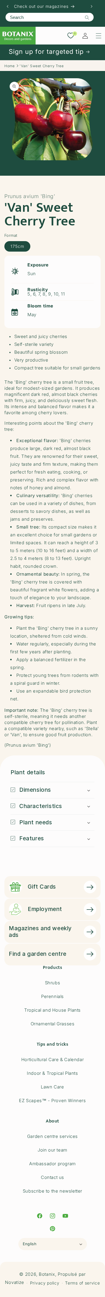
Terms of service (82, 1282)
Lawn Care (52, 1087)
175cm (17, 246)
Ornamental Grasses (53, 1023)
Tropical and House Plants (52, 1010)
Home (9, 66)
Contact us (52, 1177)
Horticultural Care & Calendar (52, 1059)
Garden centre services (52, 1136)
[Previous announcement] (7, 6)
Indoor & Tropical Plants (52, 1073)
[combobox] (50, 17)
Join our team (52, 1150)
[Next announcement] (91, 6)
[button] (98, 35)
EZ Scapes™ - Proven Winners (52, 1100)
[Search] (86, 17)
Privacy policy (45, 1282)
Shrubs (52, 982)
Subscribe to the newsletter (52, 1191)
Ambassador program (52, 1163)
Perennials (52, 996)
